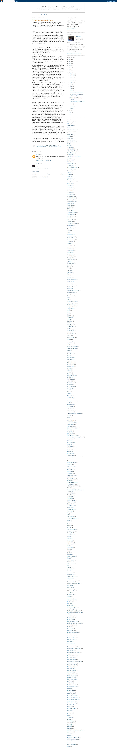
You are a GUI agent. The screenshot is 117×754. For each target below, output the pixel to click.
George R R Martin (71, 306)
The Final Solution (71, 639)
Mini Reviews (70, 446)
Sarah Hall (69, 554)
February (72, 106)
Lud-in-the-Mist (70, 424)
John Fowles (70, 372)
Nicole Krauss (70, 473)
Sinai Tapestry (70, 572)
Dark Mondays (70, 254)
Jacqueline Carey (71, 352)
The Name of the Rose (72, 675)
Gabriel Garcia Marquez (72, 301)
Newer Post (34, 174)
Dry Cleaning (70, 270)
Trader (68, 715)
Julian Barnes (70, 384)
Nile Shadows (70, 477)
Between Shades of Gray (72, 167)
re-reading (69, 525)
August (72, 82)
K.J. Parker (69, 393)
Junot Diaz (69, 390)
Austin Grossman (71, 152)
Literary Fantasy (70, 420)
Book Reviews (70, 189)
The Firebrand (70, 641)
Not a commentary (71, 484)
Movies (69, 460)
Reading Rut (70, 533)
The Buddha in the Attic (72, 621)
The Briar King (70, 619)
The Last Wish (70, 666)
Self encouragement (71, 556)
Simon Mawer (70, 571)
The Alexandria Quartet (72, 607)
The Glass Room (70, 650)
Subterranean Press (71, 590)
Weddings (69, 735)
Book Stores (70, 192)
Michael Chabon (70, 440)
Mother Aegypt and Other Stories (74, 457)
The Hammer (70, 654)
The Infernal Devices (71, 659)
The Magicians (70, 672)
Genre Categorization (71, 303)
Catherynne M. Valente (72, 223)
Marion (37, 154)
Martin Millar (70, 431)
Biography (69, 171)
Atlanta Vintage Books (72, 151)
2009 (70, 112)
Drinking (69, 266)
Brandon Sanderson (71, 201)
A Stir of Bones (70, 125)
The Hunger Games (71, 657)
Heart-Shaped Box (71, 337)
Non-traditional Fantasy (72, 482)
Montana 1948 (70, 453)
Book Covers (70, 183)
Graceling (69, 319)
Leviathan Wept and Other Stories (74, 413)
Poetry (68, 513)
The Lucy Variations (71, 670)
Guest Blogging (70, 326)
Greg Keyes (69, 323)
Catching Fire (70, 221)
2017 (70, 59)
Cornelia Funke (70, 247)
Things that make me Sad (72, 697)
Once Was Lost (70, 488)
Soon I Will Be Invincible (72, 580)
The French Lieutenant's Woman (74, 648)
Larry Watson (70, 408)
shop (68, 565)
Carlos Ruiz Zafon (71, 216)
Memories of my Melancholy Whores (75, 437)
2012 (70, 70)
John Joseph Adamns (71, 375)
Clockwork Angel (71, 234)
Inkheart (69, 350)
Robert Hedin (70, 538)
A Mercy (69, 123)
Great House (70, 321)
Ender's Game (70, 288)
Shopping (69, 567)
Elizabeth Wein (70, 286)
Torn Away (69, 713)
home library (70, 341)
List (68, 419)
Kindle (68, 402)
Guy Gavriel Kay (70, 330)
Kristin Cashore (70, 404)
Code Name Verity (71, 239)
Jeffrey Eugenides (71, 357)
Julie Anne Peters (71, 386)
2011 (70, 72)
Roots (68, 545)
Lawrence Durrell (71, 410)
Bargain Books (70, 160)
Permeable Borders (71, 509)
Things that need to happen (73, 699)
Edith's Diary (70, 277)
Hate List (69, 335)
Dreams (68, 265)
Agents (68, 127)
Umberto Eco (70, 717)
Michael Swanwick (71, 442)
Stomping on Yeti (71, 581)
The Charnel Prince (71, 625)
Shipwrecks (69, 561)
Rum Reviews (70, 547)
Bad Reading (70, 154)
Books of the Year (71, 200)
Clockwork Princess (71, 237)
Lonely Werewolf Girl (72, 422)
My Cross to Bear (71, 466)
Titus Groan (69, 710)
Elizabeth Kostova (71, 285)
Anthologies (70, 147)
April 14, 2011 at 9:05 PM (43, 168)
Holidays (69, 339)
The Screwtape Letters (72, 684)
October (72, 78)
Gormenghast (70, 317)
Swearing (69, 596)
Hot (68, 344)
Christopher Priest (71, 227)
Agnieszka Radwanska (72, 129)
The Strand (69, 688)
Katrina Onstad (70, 399)
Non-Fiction (70, 480)
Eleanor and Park (71, 281)
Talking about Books (71, 600)
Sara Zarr (69, 552)
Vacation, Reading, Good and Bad (77, 101)
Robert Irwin (70, 540)
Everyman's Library (71, 292)
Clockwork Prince (71, 236)
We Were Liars (70, 732)
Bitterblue (69, 174)
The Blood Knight (71, 616)
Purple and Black (71, 516)
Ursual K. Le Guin (71, 721)
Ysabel (68, 746)
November (72, 76)
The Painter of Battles (72, 679)
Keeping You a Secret (71, 401)
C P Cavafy (69, 207)
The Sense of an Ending (72, 686)
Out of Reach (70, 496)
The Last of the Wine (71, 28)
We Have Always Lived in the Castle (75, 730)
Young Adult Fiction (71, 744)
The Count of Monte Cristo (73, 632)
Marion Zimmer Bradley (72, 428)
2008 (70, 115)
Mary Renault (70, 433)
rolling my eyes (70, 543)
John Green (69, 373)
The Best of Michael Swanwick (74, 610)
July (71, 84)
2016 (70, 61)
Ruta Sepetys (70, 549)
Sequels (69, 558)
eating (68, 276)
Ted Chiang (69, 603)
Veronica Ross (70, 724)
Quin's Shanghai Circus (72, 518)
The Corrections (70, 630)
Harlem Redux (70, 332)
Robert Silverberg (71, 542)
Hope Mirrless (70, 343)
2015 (70, 63)
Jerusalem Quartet (71, 366)
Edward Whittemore (71, 279)
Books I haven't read (71, 198)
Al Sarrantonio (70, 132)
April (71, 90)
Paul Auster (69, 504)
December (72, 73)
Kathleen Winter (70, 397)
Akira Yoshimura (70, 131)
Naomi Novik (70, 468)
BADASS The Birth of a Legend (74, 156)
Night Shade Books (71, 475)
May (71, 88)
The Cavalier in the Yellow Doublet (75, 623)
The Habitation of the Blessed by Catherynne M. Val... (77, 94)
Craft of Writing (70, 248)
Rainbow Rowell (70, 522)
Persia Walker (70, 511)
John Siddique (70, 377)
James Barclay (70, 353)
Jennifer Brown (70, 359)
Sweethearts (69, 598)
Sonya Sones (70, 578)
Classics (69, 230)
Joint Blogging (70, 379)
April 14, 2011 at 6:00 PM (43, 160)
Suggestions (70, 592)
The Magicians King (71, 674)
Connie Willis (70, 245)
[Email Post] (58, 145)
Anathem (69, 136)
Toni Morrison (70, 712)
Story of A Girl (70, 585)
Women (69, 742)
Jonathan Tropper (71, 382)
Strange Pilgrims (70, 587)
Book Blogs (69, 180)
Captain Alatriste (71, 214)
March (71, 104)
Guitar (68, 328)
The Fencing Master (71, 637)
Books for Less (70, 194)
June (71, 86)
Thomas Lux (70, 706)
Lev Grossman (70, 411)
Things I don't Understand (72, 695)
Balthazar (69, 158)
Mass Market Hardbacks (72, 435)
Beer (68, 161)
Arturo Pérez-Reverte (71, 149)
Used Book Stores (71, 723)
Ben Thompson (70, 165)
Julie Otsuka (70, 388)
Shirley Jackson (70, 563)
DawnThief (69, 257)
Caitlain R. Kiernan (42, 146)
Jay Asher (69, 355)
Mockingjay (70, 451)
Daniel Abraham (70, 250)
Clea (68, 232)
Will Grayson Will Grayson (73, 739)
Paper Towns (70, 498)
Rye (68, 551)
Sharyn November (71, 560)
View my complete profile (74, 53)
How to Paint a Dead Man (72, 346)
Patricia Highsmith (71, 500)
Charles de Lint (70, 225)
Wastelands (69, 728)
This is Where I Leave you (72, 704)
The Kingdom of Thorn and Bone (74, 661)
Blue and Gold (70, 178)
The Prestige (70, 681)
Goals (68, 312)
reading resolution (71, 531)
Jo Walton (69, 368)
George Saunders (70, 308)
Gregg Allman (70, 324)
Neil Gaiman (70, 471)
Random (69, 524)
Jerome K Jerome (70, 363)
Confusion (69, 243)
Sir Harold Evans (70, 574)
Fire (68, 297)
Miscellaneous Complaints (73, 448)
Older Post (62, 174)
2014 (70, 65)
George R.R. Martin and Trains (76, 92)
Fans (68, 294)
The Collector (70, 628)
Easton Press (70, 274)
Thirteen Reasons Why (72, 703)
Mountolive (69, 459)
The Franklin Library (71, 646)
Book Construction (71, 181)
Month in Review (71, 455)
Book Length (70, 187)
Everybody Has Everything (73, 290)
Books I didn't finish (71, 196)
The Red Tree (57, 146)
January (72, 108)
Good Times (70, 315)
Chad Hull (38, 164)
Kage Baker (69, 395)
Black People (70, 176)
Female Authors (70, 295)
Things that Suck (71, 701)
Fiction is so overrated (59, 6)
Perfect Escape (70, 507)
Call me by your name (72, 212)
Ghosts (68, 310)
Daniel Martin (70, 252)
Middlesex (69, 444)
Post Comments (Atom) (43, 177)
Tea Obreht (69, 601)
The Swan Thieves (71, 690)
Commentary (50, 146)
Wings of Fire (70, 741)
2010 (70, 110)
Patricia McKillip (71, 502)
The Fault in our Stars (71, 636)
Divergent (69, 261)
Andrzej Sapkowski (71, 142)
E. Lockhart (69, 272)
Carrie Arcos (70, 218)
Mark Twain (69, 430)
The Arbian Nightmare (72, 609)
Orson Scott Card (71, 495)
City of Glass (70, 228)
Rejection (69, 536)
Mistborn (69, 449)
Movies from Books (71, 462)
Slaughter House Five (71, 576)
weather (69, 733)
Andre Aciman (70, 138)
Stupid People (70, 589)
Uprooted (69, 719)
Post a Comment (35, 171)
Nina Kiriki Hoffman (71, 478)
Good (68, 314)
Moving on (69, 464)
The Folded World (71, 645)
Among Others (70, 30)
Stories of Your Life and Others (73, 583)
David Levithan (70, 256)
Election (69, 283)
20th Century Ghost (71, 122)
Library (68, 417)
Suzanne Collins (70, 594)
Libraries (69, 415)
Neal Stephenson (70, 469)
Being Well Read (71, 163)
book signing (70, 190)
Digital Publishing (71, 259)
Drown (68, 268)
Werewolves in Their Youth (73, 737)
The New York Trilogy (72, 677)
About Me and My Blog (43, 14)
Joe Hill (69, 370)
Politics (69, 514)
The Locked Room (71, 668)
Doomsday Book (70, 263)
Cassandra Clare (70, 219)
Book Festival (70, 185)
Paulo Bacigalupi (71, 505)
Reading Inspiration (71, 529)
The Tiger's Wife (70, 692)
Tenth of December (71, 605)
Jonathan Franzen (71, 381)
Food (68, 299)
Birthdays (69, 172)
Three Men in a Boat (71, 708)
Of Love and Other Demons (73, 486)
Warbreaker (69, 726)
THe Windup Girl (71, 694)
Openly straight (70, 493)
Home (34, 14)
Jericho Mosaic (70, 361)
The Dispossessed (71, 634)
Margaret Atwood (71, 426)
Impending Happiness (72, 348)
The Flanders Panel (71, 643)
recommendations (71, 534)
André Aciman (70, 140)
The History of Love (71, 655)
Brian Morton (70, 205)
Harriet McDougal (71, 334)
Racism (68, 520)
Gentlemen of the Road (72, 305)
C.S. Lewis (69, 209)
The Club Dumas (70, 626)
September (72, 80)
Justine (68, 391)
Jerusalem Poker (70, 364)
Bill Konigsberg (70, 169)
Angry (68, 143)
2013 (70, 67)
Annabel (69, 145)
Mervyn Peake (70, 439)
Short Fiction (70, 569)
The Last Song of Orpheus (72, 665)
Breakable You (70, 203)
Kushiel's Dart (70, 406)
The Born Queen (70, 617)
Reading (69, 527)
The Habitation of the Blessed (73, 652)
